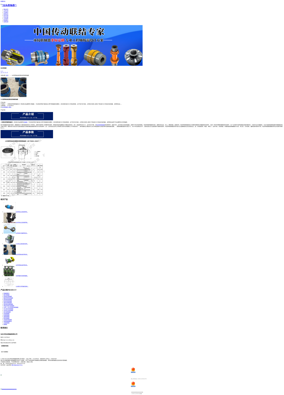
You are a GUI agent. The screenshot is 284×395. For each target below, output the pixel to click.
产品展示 (6, 12)
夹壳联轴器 (6, 313)
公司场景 (6, 18)
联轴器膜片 (6, 293)
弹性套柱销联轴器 (8, 304)
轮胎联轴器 (6, 315)
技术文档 (6, 15)
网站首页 (6, 9)
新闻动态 (6, 14)
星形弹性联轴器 (8, 299)
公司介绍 (6, 10)
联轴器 (25, 122)
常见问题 (6, 17)
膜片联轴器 (6, 294)
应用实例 (6, 21)
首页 (7, 75)
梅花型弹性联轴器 (8, 298)
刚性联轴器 (6, 318)
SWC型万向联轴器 (8, 308)
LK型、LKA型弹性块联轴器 (11, 307)
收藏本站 (3, 1)
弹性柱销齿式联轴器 (9, 305)
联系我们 (6, 20)
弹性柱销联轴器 (8, 302)
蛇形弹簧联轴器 (100, 125)
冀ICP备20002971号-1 (17, 365)
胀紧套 (5, 324)
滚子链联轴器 (7, 312)
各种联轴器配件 (8, 321)
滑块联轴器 (6, 316)
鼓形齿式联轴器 (8, 296)
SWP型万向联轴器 (8, 310)
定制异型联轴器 (8, 319)
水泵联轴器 (6, 322)
